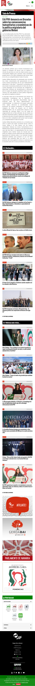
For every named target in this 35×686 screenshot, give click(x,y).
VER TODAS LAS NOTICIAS (8, 316)
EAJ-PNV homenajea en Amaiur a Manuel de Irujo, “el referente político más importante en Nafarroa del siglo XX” (16, 310)
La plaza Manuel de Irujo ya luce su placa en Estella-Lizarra (17, 230)
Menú (28, 6)
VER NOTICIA (7, 168)
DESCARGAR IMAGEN (8, 65)
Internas (6, 624)
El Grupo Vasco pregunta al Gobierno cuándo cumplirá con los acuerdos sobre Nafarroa (17, 283)
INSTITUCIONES (7, 601)
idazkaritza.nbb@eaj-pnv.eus (17, 658)
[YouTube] (12, 673)
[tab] (17, 601)
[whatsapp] (29, 44)
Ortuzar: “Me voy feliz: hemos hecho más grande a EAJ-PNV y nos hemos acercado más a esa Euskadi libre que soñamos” (17, 458)
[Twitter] (16, 673)
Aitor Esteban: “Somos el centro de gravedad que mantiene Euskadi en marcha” (17, 376)
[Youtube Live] (24, 673)
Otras (5, 628)
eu (29, 2)
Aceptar (18, 684)
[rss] (27, 44)
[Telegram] (19, 673)
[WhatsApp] (21, 673)
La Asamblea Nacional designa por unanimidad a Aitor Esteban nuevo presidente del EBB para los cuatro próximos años (17, 430)
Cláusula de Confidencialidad (18, 668)
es (32, 2)
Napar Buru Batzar (18, 643)
